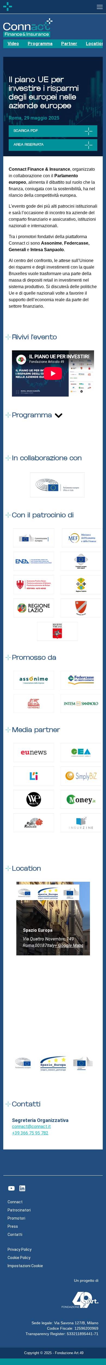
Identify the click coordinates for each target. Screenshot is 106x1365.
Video (13, 43)
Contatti (15, 1234)
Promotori (16, 1218)
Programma (40, 43)
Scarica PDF (26, 131)
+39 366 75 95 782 (30, 1133)
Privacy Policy (20, 1249)
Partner (69, 43)
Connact (15, 1202)
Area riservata (28, 145)
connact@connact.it (31, 1126)
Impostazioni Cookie (25, 1266)
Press (13, 1226)
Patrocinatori (19, 1210)
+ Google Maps (69, 945)
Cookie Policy (19, 1257)
